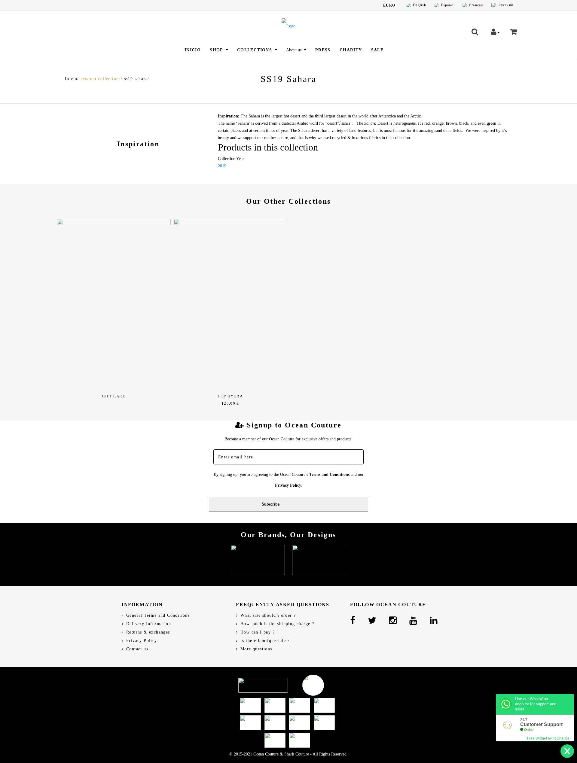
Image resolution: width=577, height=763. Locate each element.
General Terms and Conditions (158, 615)
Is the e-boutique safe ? (265, 640)
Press (323, 50)
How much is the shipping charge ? (277, 624)
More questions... (258, 649)
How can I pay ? (257, 632)
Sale (377, 50)
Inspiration (138, 144)
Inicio (193, 50)
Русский (506, 5)
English (419, 5)
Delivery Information (148, 624)
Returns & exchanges (148, 632)
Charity (351, 50)
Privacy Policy (288, 485)
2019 (222, 166)
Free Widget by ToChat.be (548, 738)
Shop (217, 50)
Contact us (137, 649)
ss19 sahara (136, 79)
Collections (255, 50)
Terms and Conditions (329, 474)
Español (448, 5)
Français (476, 5)
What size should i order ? (268, 615)
